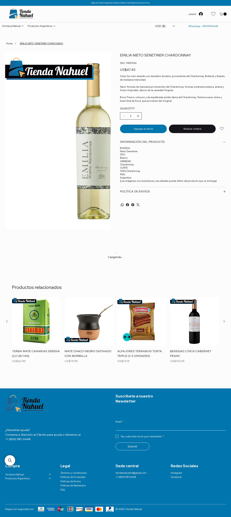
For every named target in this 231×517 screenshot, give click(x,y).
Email (119, 421)
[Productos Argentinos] (50, 478)
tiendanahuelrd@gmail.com (131, 472)
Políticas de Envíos (70, 481)
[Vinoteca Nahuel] (50, 474)
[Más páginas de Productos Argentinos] (54, 26)
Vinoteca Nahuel (14, 474)
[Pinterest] (132, 205)
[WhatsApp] (122, 205)
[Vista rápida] (36, 321)
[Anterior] (7, 321)
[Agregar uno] (138, 116)
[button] (223, 14)
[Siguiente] (224, 321)
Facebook (176, 477)
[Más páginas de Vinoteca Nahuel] (22, 26)
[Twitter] (138, 205)
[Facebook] (127, 205)
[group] (115, 333)
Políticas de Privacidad (72, 477)
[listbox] (165, 26)
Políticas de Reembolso (73, 485)
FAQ (62, 489)
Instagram (176, 472)
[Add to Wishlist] (222, 129)
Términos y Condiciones (73, 472)
